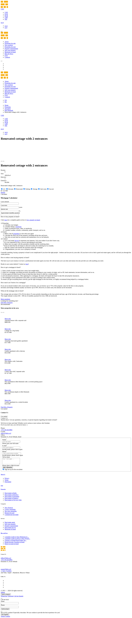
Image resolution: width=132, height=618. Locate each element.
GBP (6, 17)
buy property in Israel (33, 220)
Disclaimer (8, 482)
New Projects (9, 507)
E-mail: (3, 431)
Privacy (7, 478)
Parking (27, 189)
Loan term (4, 205)
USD (6, 12)
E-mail (4, 445)
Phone (4, 451)
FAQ (6, 55)
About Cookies (5, 616)
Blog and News (4, 533)
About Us (3, 474)
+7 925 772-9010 (6, 571)
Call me (16, 596)
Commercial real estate (11, 514)
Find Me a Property (7, 302)
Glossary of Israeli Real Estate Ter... (15, 540)
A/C (4, 189)
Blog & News (9, 54)
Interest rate (4, 209)
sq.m (6, 26)
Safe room (43, 189)
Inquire (3, 192)
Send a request (6, 594)
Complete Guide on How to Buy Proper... (17, 538)
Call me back (5, 609)
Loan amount (5, 201)
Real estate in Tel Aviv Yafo (13, 500)
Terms (6, 480)
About (7, 41)
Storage (35, 189)
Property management (11, 48)
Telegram (10, 596)
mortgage (18, 227)
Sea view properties (11, 511)
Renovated (19, 189)
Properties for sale (10, 43)
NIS (6, 19)
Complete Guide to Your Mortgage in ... (17, 537)
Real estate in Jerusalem (12, 496)
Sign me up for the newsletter (14, 469)
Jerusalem (8, 109)
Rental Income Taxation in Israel (14, 542)
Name (4, 439)
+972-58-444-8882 (6, 430)
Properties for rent (10, 47)
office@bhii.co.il (6, 433)
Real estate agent (10, 522)
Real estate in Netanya (11, 498)
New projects (9, 45)
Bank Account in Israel (12, 544)
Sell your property (10, 50)
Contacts (7, 57)
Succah (51, 189)
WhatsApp (4, 596)
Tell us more (6, 457)
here (5, 220)
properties (16, 233)
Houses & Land (9, 513)
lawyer (17, 240)
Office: (3, 435)
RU (6, 102)
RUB (6, 16)
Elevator (10, 189)
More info (8, 318)
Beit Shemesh (9, 110)
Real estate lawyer (10, 527)
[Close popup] (1, 598)
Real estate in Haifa (11, 493)
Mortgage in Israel (10, 52)
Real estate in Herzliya (11, 495)
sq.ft (6, 27)
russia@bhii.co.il (6, 569)
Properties (8, 107)
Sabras (3, 592)
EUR (6, 14)
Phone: (3, 428)
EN (6, 100)
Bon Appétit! (5, 614)
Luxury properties (10, 509)
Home (6, 105)
